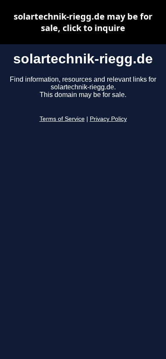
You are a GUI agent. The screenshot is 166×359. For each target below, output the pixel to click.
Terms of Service (62, 119)
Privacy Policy (108, 119)
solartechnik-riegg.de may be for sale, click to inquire (83, 22)
